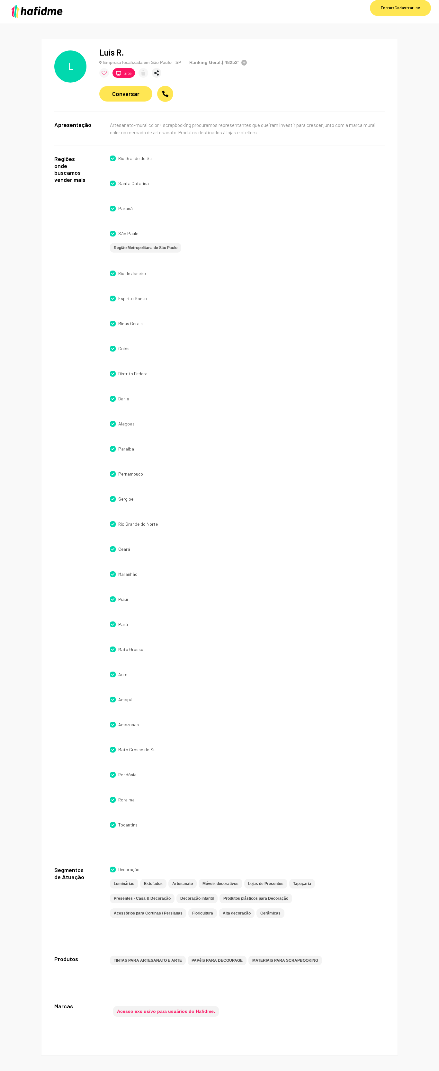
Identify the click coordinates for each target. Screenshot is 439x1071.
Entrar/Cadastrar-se (400, 7)
